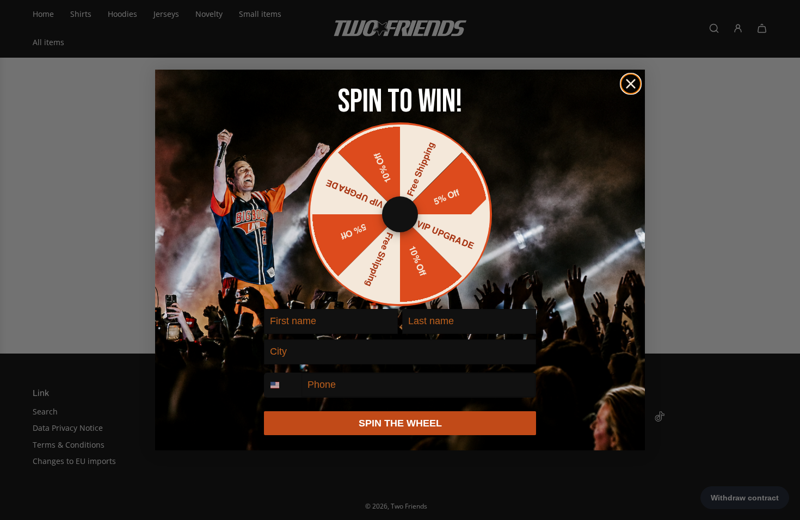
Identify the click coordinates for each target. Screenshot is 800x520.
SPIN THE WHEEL (400, 423)
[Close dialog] (631, 84)
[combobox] (282, 385)
